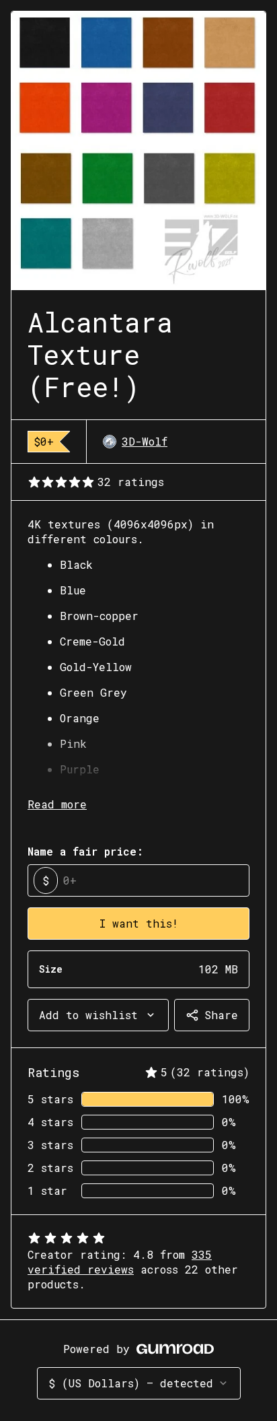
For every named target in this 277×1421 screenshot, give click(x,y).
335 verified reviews (120, 1261)
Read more (57, 804)
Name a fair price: (85, 851)
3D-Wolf (144, 441)
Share (221, 1015)
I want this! (139, 923)
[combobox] (98, 1015)
